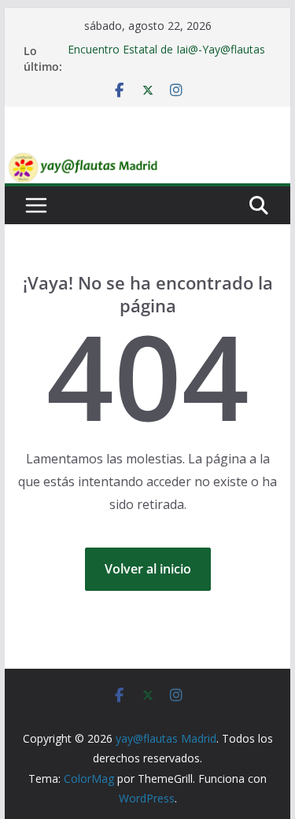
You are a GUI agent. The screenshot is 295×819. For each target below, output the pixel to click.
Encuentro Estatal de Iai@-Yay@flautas (166, 49)
